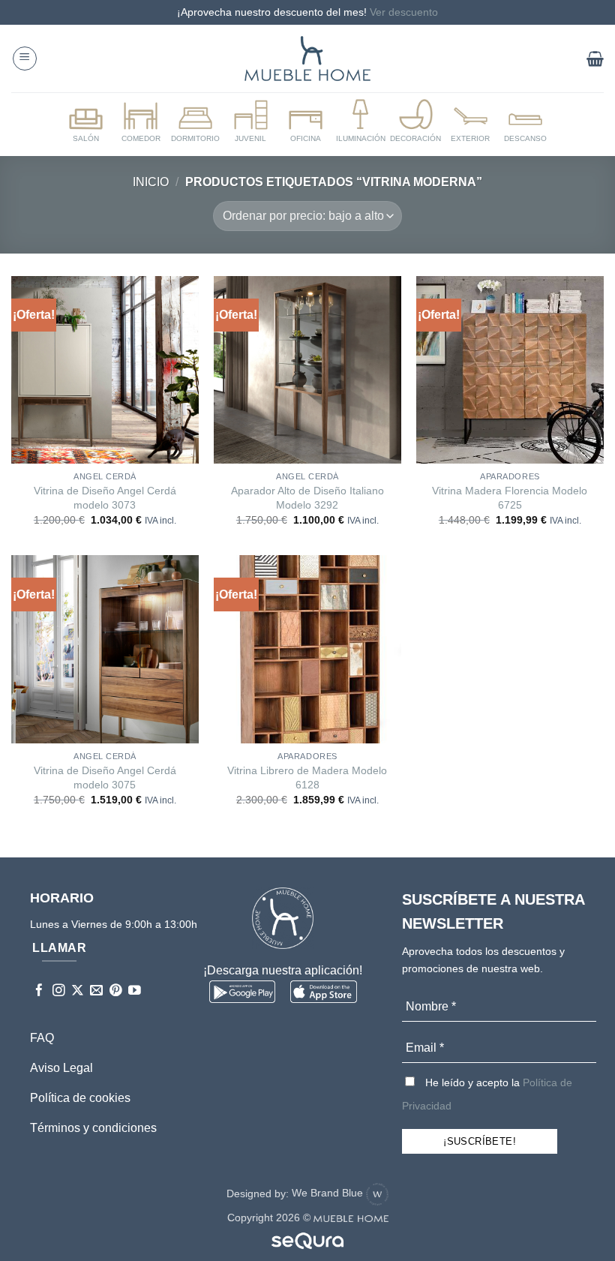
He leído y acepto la (487, 1094)
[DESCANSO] (525, 122)
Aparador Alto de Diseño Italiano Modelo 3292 (307, 498)
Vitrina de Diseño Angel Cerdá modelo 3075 (105, 777)
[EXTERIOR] (470, 122)
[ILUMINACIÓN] (360, 122)
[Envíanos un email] (96, 991)
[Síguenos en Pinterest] (116, 991)
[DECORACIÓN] (415, 122)
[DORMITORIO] (195, 122)
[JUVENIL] (250, 122)
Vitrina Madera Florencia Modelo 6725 (509, 498)
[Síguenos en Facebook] (39, 991)
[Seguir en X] (77, 991)
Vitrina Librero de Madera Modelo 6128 (307, 777)
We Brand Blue (329, 1193)
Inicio (151, 182)
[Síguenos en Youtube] (134, 991)
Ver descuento (404, 12)
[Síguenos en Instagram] (58, 991)
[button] (25, 59)
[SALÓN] (85, 122)
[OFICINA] (305, 122)
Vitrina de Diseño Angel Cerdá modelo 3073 (105, 498)
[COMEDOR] (140, 122)
